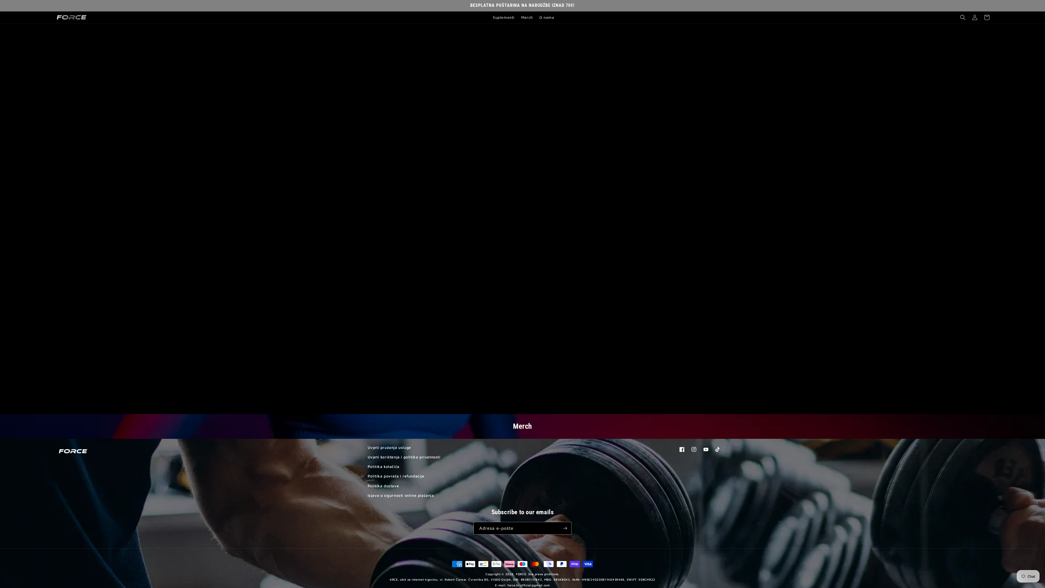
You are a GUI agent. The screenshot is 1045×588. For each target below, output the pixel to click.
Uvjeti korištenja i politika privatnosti (404, 457)
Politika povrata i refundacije (396, 476)
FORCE (521, 574)
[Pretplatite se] (565, 528)
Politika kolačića (383, 466)
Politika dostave (383, 485)
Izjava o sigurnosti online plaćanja (401, 495)
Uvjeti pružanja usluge (389, 447)
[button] (963, 17)
